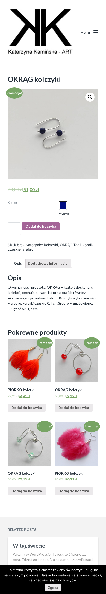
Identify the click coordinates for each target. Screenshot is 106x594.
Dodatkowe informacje (47, 263)
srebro (28, 249)
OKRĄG (66, 245)
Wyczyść (64, 213)
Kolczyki (51, 245)
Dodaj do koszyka (40, 226)
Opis (18, 263)
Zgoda (53, 588)
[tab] (18, 263)
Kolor (12, 202)
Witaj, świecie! (30, 545)
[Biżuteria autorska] (40, 32)
